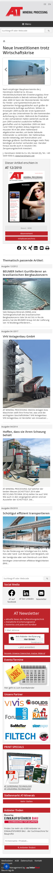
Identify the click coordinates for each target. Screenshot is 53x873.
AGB (17, 860)
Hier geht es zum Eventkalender (19, 687)
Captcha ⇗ (37, 642)
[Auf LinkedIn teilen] (36, 249)
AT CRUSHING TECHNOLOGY (17, 788)
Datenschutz (27, 860)
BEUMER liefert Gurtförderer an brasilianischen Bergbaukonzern (25, 273)
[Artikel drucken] (47, 248)
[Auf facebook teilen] (19, 249)
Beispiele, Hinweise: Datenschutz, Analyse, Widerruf (24, 653)
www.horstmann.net (24, 155)
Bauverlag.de (7, 870)
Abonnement (26, 233)
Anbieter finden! (27, 847)
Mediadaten (7, 860)
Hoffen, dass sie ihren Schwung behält (24, 433)
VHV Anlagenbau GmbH (19, 336)
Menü (28, 24)
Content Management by (13, 867)
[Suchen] (48, 30)
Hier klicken (29, 639)
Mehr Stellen (26, 801)
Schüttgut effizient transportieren (26, 513)
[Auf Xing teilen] (30, 249)
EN (49, 4)
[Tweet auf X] (25, 249)
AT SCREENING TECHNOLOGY (18, 786)
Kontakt (38, 860)
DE (45, 4)
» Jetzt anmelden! (26, 647)
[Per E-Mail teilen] (42, 248)
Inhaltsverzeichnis (26, 238)
